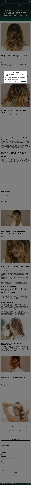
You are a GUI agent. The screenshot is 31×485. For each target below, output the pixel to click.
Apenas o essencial (17, 81)
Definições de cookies (8, 81)
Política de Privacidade (15, 79)
